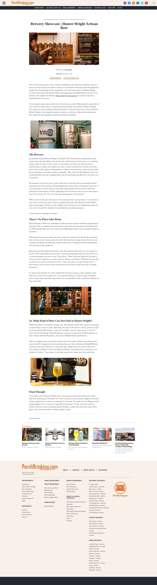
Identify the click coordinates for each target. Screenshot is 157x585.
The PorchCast (93, 512)
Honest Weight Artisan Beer (66, 95)
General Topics (93, 500)
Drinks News (39, 8)
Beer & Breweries (69, 8)
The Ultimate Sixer (94, 503)
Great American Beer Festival (97, 528)
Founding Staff (93, 484)
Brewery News (48, 490)
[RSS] (133, 3)
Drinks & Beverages (85, 8)
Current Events (93, 526)
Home (45, 19)
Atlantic (91, 549)
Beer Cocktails (71, 491)
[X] (129, 3)
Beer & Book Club (94, 496)
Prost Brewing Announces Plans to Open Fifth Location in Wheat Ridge (124, 444)
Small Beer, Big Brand (99, 443)
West (99, 447)
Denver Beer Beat (94, 551)
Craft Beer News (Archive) (121, 450)
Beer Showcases (96, 445)
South (90, 565)
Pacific (91, 560)
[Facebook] (125, 3)
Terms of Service (27, 514)
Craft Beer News (93, 544)
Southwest (71, 449)
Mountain (59, 447)
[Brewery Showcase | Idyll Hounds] (32, 434)
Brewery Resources (27, 498)
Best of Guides (71, 484)
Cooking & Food (100, 8)
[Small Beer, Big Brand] (102, 434)
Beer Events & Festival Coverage (76, 511)
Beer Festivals (93, 523)
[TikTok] (142, 3)
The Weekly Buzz (94, 505)
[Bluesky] (137, 3)
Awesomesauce (93, 486)
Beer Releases (48, 492)
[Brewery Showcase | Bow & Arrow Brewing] (78, 434)
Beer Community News (51, 488)
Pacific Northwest (94, 563)
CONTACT (75, 470)
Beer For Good (93, 491)
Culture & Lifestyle (53, 8)
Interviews (70, 504)
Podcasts (69, 520)
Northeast (92, 558)
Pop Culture (70, 516)
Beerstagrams (93, 498)
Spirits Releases (49, 506)
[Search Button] (153, 3)
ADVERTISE (102, 470)
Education (111, 8)
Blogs (120, 8)
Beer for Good (72, 447)
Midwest (91, 553)
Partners (24, 510)
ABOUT (65, 470)
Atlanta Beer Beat (94, 546)
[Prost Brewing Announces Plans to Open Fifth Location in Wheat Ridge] (125, 434)
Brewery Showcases (53, 19)
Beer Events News (49, 495)
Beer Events (92, 521)
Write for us (89, 470)
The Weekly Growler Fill (96, 508)
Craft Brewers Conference (96, 533)
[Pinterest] (146, 3)
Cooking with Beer (94, 494)
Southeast (35, 447)
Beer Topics (118, 449)
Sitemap (24, 517)
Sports (68, 518)
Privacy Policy (26, 512)
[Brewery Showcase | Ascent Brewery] (55, 434)
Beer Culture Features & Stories (76, 502)
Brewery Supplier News (51, 497)
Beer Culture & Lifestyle (29, 486)
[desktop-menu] (4, 3)
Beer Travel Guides (72, 513)
